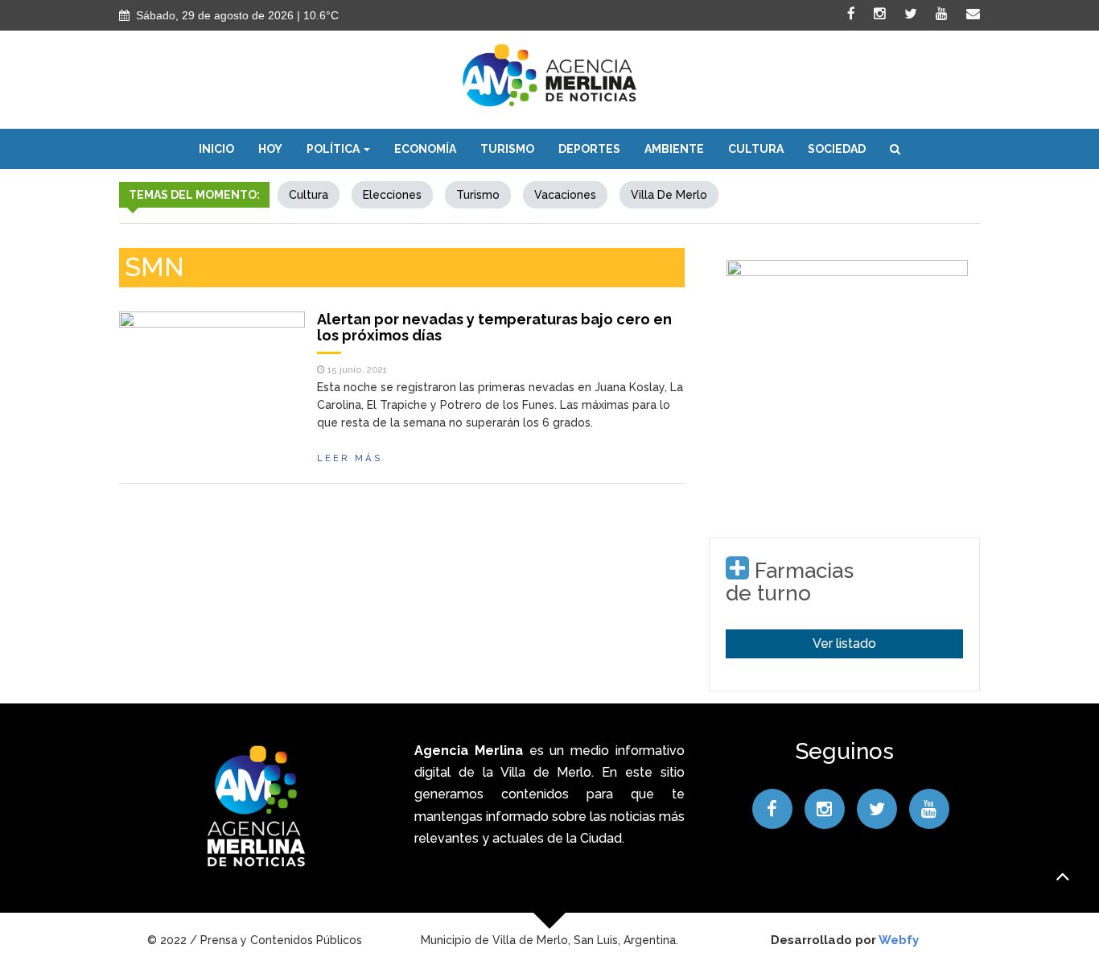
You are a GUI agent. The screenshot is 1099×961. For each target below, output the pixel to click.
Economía (425, 148)
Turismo (507, 148)
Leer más (350, 458)
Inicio (216, 148)
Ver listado (844, 643)
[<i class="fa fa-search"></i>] (895, 149)
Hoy (270, 148)
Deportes (589, 148)
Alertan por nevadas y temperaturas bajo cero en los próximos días (494, 327)
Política (334, 148)
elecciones (392, 194)
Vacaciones (565, 194)
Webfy (899, 940)
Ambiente (674, 148)
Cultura (756, 148)
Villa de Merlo (669, 194)
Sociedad (837, 148)
